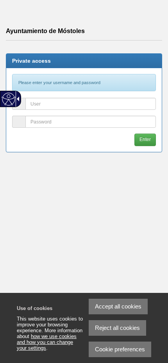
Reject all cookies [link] (117, 327)
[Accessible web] (8, 99)
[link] (142, 337)
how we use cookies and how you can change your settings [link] (47, 342)
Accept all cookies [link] (118, 306)
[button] (145, 140)
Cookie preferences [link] (120, 349)
